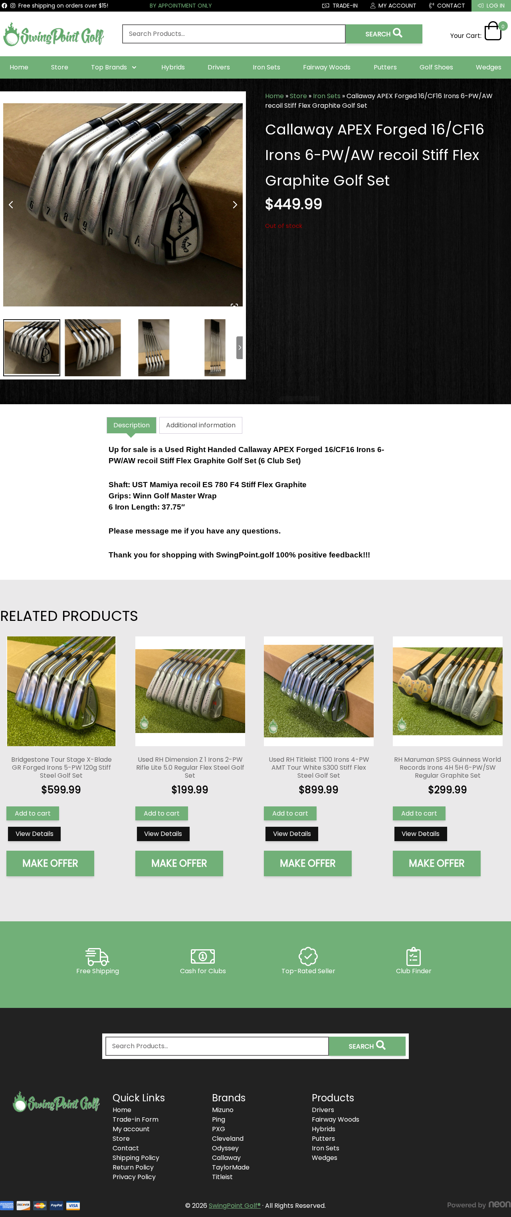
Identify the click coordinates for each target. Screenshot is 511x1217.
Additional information (201, 425)
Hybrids (173, 67)
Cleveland (228, 1138)
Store (59, 67)
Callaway (226, 1157)
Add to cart (33, 813)
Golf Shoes (436, 67)
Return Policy (133, 1167)
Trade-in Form (135, 1119)
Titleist (222, 1176)
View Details (34, 833)
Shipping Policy (136, 1157)
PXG (218, 1129)
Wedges (488, 67)
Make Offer (50, 863)
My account (131, 1129)
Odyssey (225, 1148)
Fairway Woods (327, 67)
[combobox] (234, 33)
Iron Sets (266, 67)
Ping (218, 1119)
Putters (385, 67)
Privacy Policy (134, 1176)
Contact (126, 1148)
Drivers (219, 67)
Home (19, 67)
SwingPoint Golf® (235, 1205)
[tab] (131, 425)
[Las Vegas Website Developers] (479, 1205)
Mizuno (223, 1109)
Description (131, 425)
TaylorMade (231, 1167)
